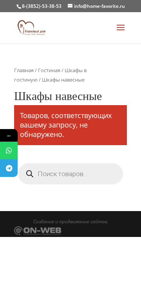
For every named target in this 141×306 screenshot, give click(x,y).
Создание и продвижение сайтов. (70, 221)
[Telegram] (9, 168)
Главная (24, 70)
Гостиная (49, 70)
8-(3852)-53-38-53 (41, 6)
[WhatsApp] (9, 150)
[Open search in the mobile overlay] (70, 173)
